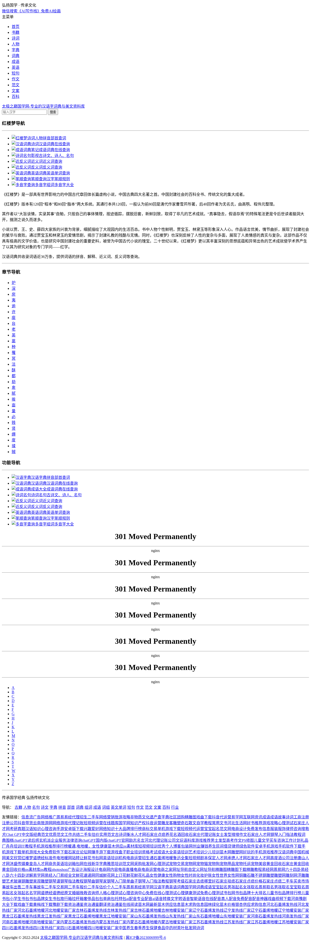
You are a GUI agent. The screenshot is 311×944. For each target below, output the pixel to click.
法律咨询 (74, 840)
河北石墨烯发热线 (281, 904)
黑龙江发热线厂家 (52, 916)
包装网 (187, 846)
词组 (106, 807)
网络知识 (107, 829)
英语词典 (177, 887)
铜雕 (243, 875)
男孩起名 (235, 887)
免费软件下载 (56, 852)
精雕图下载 (236, 869)
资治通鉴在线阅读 (122, 904)
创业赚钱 (200, 846)
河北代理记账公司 (160, 840)
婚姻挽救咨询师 (85, 893)
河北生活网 (237, 823)
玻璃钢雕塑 (23, 881)
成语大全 (165, 852)
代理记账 (76, 823)
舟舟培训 (13, 846)
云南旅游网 (42, 823)
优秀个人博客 (169, 846)
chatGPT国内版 (94, 840)
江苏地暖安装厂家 (293, 922)
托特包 (120, 899)
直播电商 (133, 869)
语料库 (189, 840)
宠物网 (190, 864)
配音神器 (260, 899)
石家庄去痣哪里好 (200, 881)
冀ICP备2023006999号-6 (146, 937)
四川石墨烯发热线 (17, 928)
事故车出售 (11, 887)
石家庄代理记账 (202, 834)
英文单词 (118, 807)
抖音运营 (153, 823)
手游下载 (103, 852)
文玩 (179, 840)
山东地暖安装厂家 (235, 916)
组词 (88, 807)
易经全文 (68, 875)
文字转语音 (180, 899)
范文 (15, 85)
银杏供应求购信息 (250, 904)
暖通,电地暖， (80, 846)
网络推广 (48, 817)
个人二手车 (116, 887)
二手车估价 (89, 834)
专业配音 (144, 899)
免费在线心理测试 (161, 893)
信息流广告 (31, 817)
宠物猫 (202, 864)
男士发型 (218, 840)
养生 (212, 846)
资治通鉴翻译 (95, 904)
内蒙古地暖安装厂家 (174, 922)
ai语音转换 (161, 899)
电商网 (104, 869)
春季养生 (142, 928)
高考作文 (234, 840)
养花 (169, 834)
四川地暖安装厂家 (103, 928)
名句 (36, 807)
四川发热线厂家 (46, 928)
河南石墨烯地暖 (15, 922)
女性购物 (173, 875)
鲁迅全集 (181, 858)
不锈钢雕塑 (264, 875)
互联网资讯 (252, 817)
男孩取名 (282, 887)
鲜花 (87, 858)
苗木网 (225, 852)
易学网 (237, 817)
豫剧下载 (60, 904)
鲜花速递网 (85, 875)
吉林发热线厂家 (120, 910)
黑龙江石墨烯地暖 (83, 916)
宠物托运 (243, 864)
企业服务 (58, 840)
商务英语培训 (60, 864)
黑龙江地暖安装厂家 (116, 916)
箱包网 (78, 864)
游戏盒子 (118, 852)
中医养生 (126, 928)
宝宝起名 (212, 829)
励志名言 (137, 840)
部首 (71, 807)
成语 (15, 62)
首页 (15, 27)
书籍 (15, 32)
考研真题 (17, 829)
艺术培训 (196, 852)
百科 (15, 96)
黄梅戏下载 (42, 904)
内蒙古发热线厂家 (110, 922)
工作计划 (293, 840)
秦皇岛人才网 (37, 864)
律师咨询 (293, 829)
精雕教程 (254, 869)
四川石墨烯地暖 (73, 928)
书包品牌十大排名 (250, 893)
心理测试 (286, 823)
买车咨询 (277, 840)
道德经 (39, 858)
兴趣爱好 (91, 829)
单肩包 (109, 899)
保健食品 (157, 928)
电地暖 (62, 858)
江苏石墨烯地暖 (264, 922)
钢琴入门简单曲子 (122, 881)
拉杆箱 (78, 899)
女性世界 (219, 875)
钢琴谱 (54, 881)
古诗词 (121, 834)
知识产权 (138, 823)
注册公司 (9, 823)
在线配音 (213, 899)
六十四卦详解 (21, 875)
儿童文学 (261, 840)
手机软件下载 (290, 846)
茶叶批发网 (186, 928)
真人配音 (229, 899)
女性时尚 (188, 875)
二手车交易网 (56, 887)
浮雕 (301, 875)
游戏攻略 (270, 823)
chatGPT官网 (118, 840)
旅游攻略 (122, 817)
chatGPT (20, 840)
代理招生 (79, 817)
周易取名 (266, 887)
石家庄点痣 (155, 834)
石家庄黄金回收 (295, 864)
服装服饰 (278, 829)
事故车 (39, 887)
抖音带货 (25, 823)
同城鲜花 (103, 875)
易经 (68, 817)
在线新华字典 (95, 864)
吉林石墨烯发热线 (91, 910)
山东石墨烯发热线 (149, 916)
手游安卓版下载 (70, 829)
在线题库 (111, 823)
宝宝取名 (297, 887)
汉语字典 (161, 887)
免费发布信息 (258, 829)
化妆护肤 (204, 875)
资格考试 (149, 852)
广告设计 (75, 869)
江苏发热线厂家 (237, 922)
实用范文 (107, 834)
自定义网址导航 (201, 869)
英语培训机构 (114, 858)
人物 (15, 44)
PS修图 (248, 840)
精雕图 (190, 817)
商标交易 (149, 829)
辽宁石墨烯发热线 (208, 910)
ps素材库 (130, 846)
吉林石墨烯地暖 (147, 910)
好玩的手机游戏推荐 (260, 852)
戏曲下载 (204, 817)
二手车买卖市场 (295, 881)
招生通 (148, 858)
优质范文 (56, 834)
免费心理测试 (212, 893)
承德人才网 (237, 858)
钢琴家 (101, 881)
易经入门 (52, 875)
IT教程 (27, 846)
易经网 (268, 869)
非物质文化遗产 (143, 817)
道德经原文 (62, 893)
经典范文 (41, 834)
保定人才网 (217, 858)
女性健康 (100, 846)
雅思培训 (114, 864)
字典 (15, 50)
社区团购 (177, 817)
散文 (192, 823)
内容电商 (118, 869)
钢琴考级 (177, 881)
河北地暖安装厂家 (60, 910)
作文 (15, 79)
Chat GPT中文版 (19, 834)
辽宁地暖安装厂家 (293, 910)
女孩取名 (251, 887)
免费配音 (244, 899)
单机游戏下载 (169, 829)
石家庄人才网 (258, 834)
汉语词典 (286, 852)
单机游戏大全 (33, 852)
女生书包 (52, 899)
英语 (15, 67)
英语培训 (181, 852)
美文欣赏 (13, 858)
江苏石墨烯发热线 (208, 922)
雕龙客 (167, 823)
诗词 (15, 38)
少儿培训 (212, 852)
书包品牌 (37, 899)
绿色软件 (247, 846)
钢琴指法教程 (72, 881)
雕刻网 (291, 875)
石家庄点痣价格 (248, 881)
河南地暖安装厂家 (44, 922)
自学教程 (204, 823)
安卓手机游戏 (266, 846)
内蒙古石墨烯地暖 (141, 922)
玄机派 (45, 840)
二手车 (93, 817)
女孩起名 (21, 893)
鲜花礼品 (142, 875)
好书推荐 (254, 823)
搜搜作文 (239, 834)
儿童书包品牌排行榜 (283, 893)
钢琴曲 (89, 881)
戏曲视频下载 (279, 899)
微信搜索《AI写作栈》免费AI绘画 (31, 11)
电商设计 (239, 829)
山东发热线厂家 (178, 916)
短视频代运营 (192, 829)
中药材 (171, 928)
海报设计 (91, 869)
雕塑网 (237, 852)
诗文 (45, 807)
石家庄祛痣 (225, 881)
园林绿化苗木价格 (219, 904)
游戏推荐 (203, 840)
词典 (15, 56)
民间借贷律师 (227, 846)
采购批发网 (144, 864)
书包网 (97, 858)
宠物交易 (177, 864)
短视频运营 (93, 823)
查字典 (163, 817)
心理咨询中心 (134, 893)
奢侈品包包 (93, 899)
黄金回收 (274, 864)
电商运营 (134, 858)
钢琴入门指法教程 (286, 834)
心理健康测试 (188, 893)
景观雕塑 (41, 881)
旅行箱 (66, 899)
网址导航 (180, 869)
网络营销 (107, 817)
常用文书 (219, 823)
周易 (60, 817)
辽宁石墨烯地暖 (264, 910)
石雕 (251, 875)
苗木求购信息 (192, 904)
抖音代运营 (221, 817)
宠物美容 (258, 864)
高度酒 (276, 858)
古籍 (18, 807)
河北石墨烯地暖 (31, 910)
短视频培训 (148, 846)
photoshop (60, 869)
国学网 (124, 823)
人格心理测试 (110, 893)
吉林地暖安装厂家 (176, 910)
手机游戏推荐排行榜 (50, 846)
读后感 (33, 840)
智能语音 (198, 899)
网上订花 (118, 875)
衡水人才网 (136, 834)
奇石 (185, 823)
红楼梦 (27, 858)
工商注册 (301, 817)
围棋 (10, 840)
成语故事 (278, 817)
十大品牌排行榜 (128, 829)
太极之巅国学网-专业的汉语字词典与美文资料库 (43, 106)
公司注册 (289, 858)
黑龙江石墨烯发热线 (19, 916)
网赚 (91, 852)
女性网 (233, 875)
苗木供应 (115, 846)
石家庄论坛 (77, 852)
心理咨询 (48, 829)
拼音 (62, 807)
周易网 (279, 869)
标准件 (50, 858)
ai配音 (131, 899)
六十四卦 (293, 869)
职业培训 (134, 852)
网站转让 (76, 858)
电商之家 (165, 869)
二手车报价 (77, 887)
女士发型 (224, 834)
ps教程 (46, 869)
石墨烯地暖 (163, 858)
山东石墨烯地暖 (206, 916)
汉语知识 (33, 829)
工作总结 (72, 834)
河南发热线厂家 (295, 916)
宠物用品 (227, 864)
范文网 (225, 829)
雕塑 (177, 823)
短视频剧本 (198, 858)
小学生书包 (19, 899)
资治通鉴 (76, 904)
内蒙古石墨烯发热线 (77, 922)
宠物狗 (214, 864)
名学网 (35, 893)
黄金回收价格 (13, 869)
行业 (175, 807)
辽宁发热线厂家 (237, 910)
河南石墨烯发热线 (266, 916)
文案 (15, 91)
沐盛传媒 (17, 864)
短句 (15, 73)
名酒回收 (181, 834)
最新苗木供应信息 (165, 904)
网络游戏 (60, 823)
